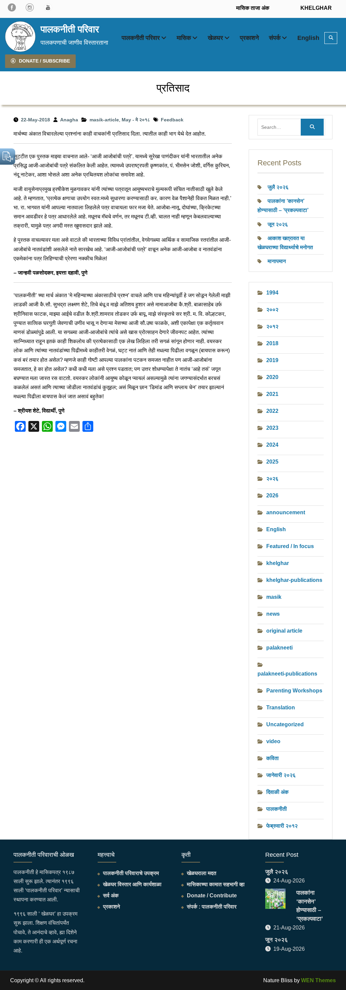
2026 (272, 495)
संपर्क (274, 37)
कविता (272, 758)
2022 (272, 411)
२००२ (272, 309)
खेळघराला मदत (201, 873)
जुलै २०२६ (278, 187)
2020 (272, 377)
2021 (272, 394)
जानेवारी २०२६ (281, 775)
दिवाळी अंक (277, 792)
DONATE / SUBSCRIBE (44, 61)
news (273, 614)
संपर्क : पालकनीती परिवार (212, 907)
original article (284, 631)
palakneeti (279, 648)
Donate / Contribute (212, 895)
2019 (272, 360)
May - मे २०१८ (136, 119)
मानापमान (277, 261)
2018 (272, 343)
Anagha (69, 119)
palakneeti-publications (287, 674)
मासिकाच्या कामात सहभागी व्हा (216, 884)
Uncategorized (285, 724)
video (273, 741)
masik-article (104, 119)
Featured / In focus (290, 546)
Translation (280, 707)
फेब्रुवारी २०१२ (282, 826)
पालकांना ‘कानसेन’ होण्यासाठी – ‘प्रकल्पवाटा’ (309, 906)
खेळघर (215, 37)
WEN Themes (318, 980)
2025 (272, 462)
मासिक (184, 37)
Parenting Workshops (294, 690)
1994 (272, 293)
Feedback (172, 119)
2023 (272, 428)
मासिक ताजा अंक (253, 8)
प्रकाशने (249, 37)
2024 (272, 445)
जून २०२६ (278, 224)
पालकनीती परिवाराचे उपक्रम (131, 873)
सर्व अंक (111, 895)
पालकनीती (276, 809)
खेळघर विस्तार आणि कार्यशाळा (132, 884)
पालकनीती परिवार (70, 29)
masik (273, 597)
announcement (285, 512)
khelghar (277, 563)
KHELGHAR (315, 8)
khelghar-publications (294, 580)
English (308, 37)
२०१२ (272, 326)
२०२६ (272, 478)
